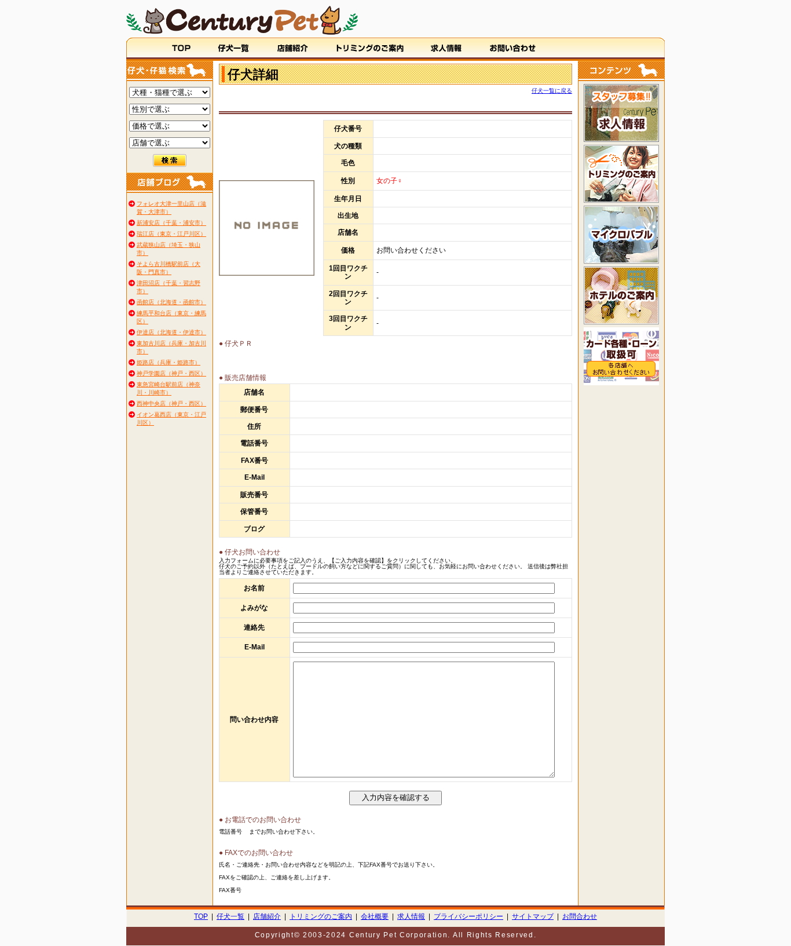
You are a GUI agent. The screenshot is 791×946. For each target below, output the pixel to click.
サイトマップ (533, 916)
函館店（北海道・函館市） (171, 302)
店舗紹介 (267, 916)
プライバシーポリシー (468, 916)
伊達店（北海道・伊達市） (171, 332)
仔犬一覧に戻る (552, 90)
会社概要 (375, 916)
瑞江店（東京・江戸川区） (171, 234)
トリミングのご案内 (321, 916)
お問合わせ (579, 916)
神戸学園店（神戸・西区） (171, 373)
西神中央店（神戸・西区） (171, 403)
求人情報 (411, 916)
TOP (201, 916)
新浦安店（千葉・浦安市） (171, 223)
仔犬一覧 (230, 916)
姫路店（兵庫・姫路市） (168, 362)
